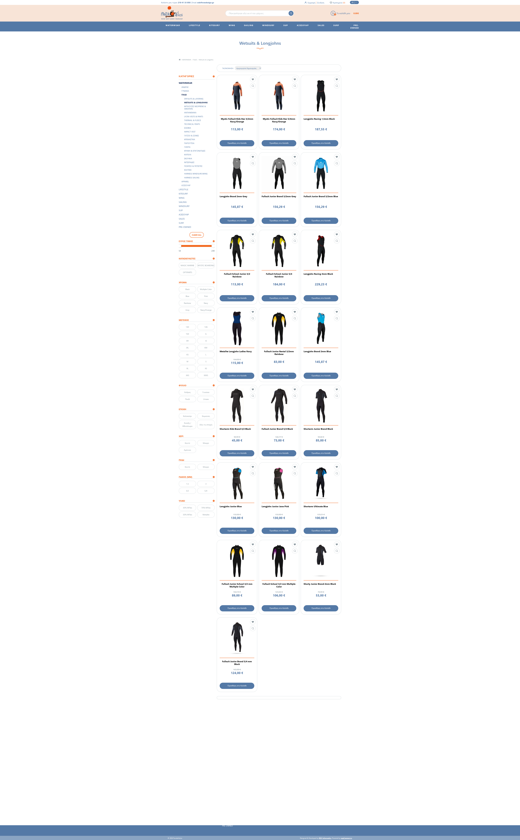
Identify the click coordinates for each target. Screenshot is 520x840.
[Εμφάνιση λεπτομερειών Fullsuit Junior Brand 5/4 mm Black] (237, 638)
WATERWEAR (186, 60)
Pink (206, 296)
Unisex (206, 399)
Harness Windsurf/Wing (196, 173)
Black (187, 289)
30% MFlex (187, 507)
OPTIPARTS (187, 272)
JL (206, 334)
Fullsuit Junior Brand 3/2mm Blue (321, 196)
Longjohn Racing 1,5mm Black (319, 118)
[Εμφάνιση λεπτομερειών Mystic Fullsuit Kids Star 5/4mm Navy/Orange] (279, 95)
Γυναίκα (185, 91)
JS (206, 340)
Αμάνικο (187, 450)
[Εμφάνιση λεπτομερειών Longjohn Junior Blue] (237, 483)
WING (181, 197)
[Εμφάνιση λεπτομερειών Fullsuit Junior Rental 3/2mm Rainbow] (279, 328)
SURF (181, 222)
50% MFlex (187, 514)
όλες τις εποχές (205, 424)
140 (187, 327)
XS (206, 368)
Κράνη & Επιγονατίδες (194, 150)
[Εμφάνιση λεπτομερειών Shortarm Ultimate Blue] (321, 483)
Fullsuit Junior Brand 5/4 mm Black (237, 662)
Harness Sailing (191, 177)
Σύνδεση (320, 2)
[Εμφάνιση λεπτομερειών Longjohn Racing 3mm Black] (321, 250)
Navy (206, 303)
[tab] (197, 76)
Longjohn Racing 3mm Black (318, 274)
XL (187, 368)
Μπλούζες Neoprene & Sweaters (195, 107)
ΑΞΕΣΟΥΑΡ (184, 214)
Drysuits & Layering (193, 98)
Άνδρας (184, 87)
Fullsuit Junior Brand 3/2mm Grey (279, 196)
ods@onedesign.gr (205, 2)
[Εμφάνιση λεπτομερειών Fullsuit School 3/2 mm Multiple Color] (279, 561)
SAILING (183, 202)
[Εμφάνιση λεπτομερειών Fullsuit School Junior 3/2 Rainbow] (237, 250)
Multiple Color (206, 289)
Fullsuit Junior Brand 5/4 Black (277, 429)
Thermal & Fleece (192, 120)
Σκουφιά (188, 158)
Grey (187, 310)
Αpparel (185, 181)
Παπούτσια (189, 143)
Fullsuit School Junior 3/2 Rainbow (237, 275)
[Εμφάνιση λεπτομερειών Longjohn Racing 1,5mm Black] (321, 95)
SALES (182, 218)
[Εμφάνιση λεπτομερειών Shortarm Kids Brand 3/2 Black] (237, 405)
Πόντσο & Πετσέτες (193, 166)
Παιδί (195, 60)
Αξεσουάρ (185, 185)
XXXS (206, 375)
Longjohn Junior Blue (231, 506)
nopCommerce (346, 838)
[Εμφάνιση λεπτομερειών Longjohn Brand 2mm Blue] (321, 328)
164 (187, 334)
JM (187, 340)
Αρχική (180, 59)
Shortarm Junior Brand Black (318, 429)
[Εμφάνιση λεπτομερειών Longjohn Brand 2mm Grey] (237, 173)
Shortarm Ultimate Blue (316, 506)
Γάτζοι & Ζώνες (191, 135)
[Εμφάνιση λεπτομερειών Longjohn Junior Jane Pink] (279, 483)
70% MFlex (205, 507)
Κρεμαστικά (189, 139)
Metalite (206, 514)
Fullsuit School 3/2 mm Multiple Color (278, 585)
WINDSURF (184, 206)
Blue (187, 296)
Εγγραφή (311, 2)
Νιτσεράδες (189, 162)
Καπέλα (187, 154)
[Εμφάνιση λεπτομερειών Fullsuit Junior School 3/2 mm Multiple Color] (237, 561)
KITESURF (183, 193)
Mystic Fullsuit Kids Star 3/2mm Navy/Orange (237, 120)
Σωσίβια (187, 128)
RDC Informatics (325, 838)
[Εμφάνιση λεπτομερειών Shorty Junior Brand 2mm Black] (321, 561)
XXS (187, 375)
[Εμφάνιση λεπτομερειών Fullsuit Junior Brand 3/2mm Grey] (279, 173)
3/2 (187, 490)
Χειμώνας (206, 416)
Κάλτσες (187, 170)
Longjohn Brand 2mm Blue (317, 351)
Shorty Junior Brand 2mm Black (320, 584)
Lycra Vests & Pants (193, 116)
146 (206, 327)
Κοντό (187, 443)
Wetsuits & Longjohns (196, 102)
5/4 (205, 490)
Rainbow (187, 303)
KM (205, 347)
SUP (181, 210)
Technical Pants (192, 124)
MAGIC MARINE (187, 265)
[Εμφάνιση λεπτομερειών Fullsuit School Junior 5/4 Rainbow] (279, 250)
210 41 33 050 (184, 2)
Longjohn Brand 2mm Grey (233, 196)
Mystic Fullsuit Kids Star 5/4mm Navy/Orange (279, 120)
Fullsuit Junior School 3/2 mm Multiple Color (237, 585)
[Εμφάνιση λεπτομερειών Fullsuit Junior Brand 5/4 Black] (279, 405)
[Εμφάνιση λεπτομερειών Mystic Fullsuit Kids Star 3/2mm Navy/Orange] (237, 95)
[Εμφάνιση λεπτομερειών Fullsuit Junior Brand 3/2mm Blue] (321, 173)
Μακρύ (206, 443)
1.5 (187, 484)
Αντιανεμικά (190, 112)
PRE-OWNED (185, 226)
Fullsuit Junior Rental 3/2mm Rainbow (279, 352)
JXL (187, 347)
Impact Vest (189, 131)
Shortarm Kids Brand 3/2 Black (235, 429)
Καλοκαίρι (187, 416)
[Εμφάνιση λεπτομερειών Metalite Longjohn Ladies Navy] (237, 328)
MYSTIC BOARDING (206, 265)
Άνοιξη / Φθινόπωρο (187, 424)
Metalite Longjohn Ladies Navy (236, 351)
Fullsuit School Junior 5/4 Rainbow (279, 275)
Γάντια (187, 147)
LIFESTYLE (183, 189)
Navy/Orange (206, 310)
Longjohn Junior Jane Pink (275, 506)
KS (187, 354)
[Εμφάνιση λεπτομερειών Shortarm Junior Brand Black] (321, 405)
